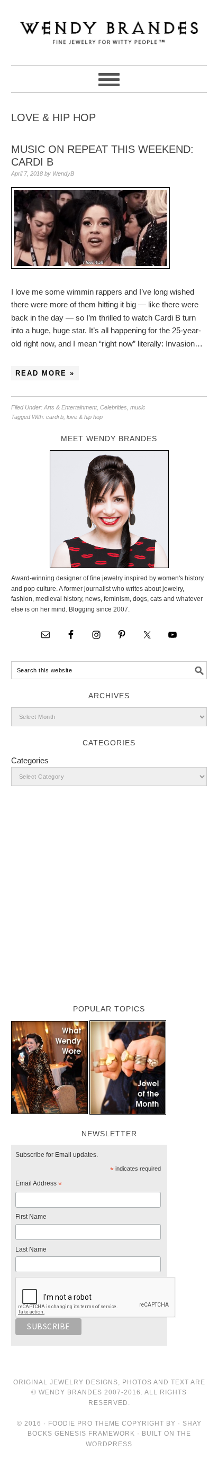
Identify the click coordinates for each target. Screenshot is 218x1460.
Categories (30, 760)
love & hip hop (85, 417)
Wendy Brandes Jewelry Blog (109, 28)
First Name (31, 1216)
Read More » (45, 373)
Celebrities (113, 407)
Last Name (31, 1249)
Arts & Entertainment (70, 407)
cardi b (54, 417)
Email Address (38, 1185)
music (138, 407)
